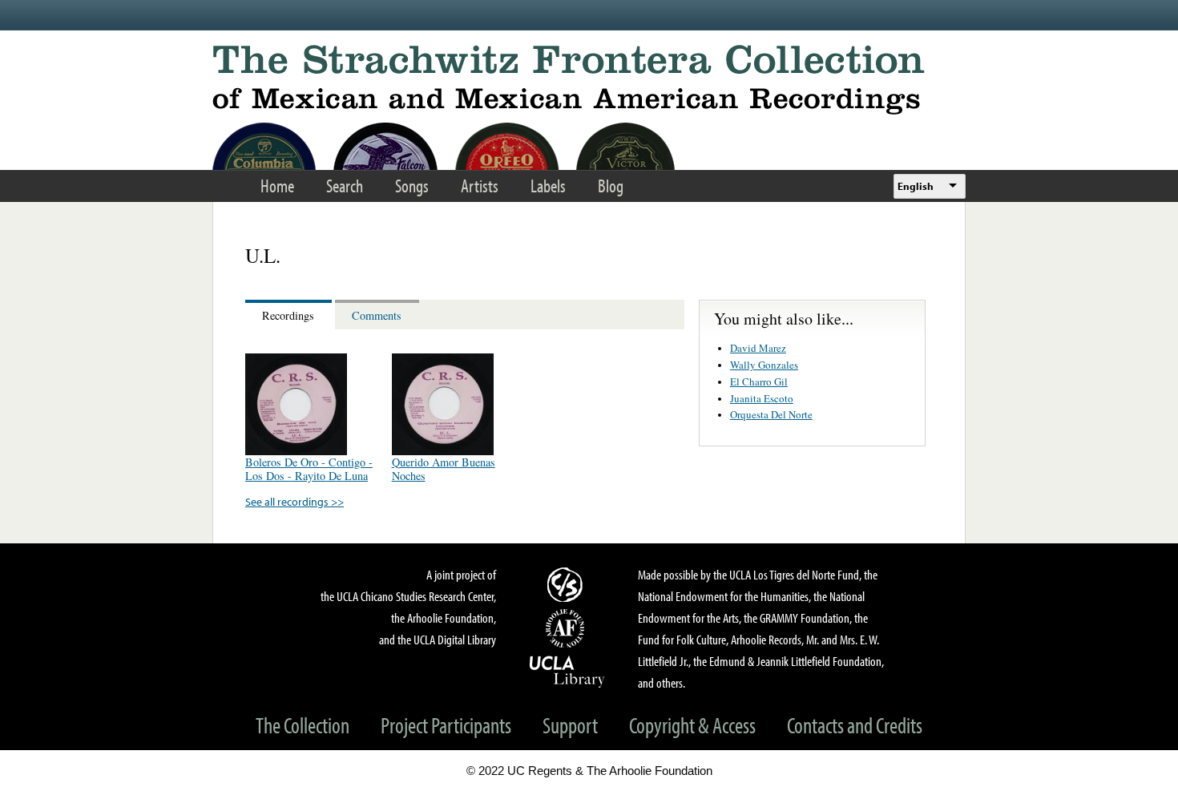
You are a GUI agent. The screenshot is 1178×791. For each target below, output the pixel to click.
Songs (412, 185)
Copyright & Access (692, 725)
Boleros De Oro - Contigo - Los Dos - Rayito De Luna (309, 468)
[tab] (290, 314)
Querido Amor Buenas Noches (443, 468)
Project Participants (446, 725)
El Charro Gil (759, 381)
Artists (479, 185)
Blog (610, 185)
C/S (567, 584)
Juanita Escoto (761, 398)
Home (277, 185)
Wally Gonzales (764, 364)
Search (344, 185)
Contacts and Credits (854, 725)
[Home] (589, 80)
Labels (548, 185)
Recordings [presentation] (288, 315)
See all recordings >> (294, 501)
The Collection (302, 725)
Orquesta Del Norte (771, 414)
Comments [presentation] (376, 315)
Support (570, 725)
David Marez (758, 348)
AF (567, 628)
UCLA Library (567, 671)
